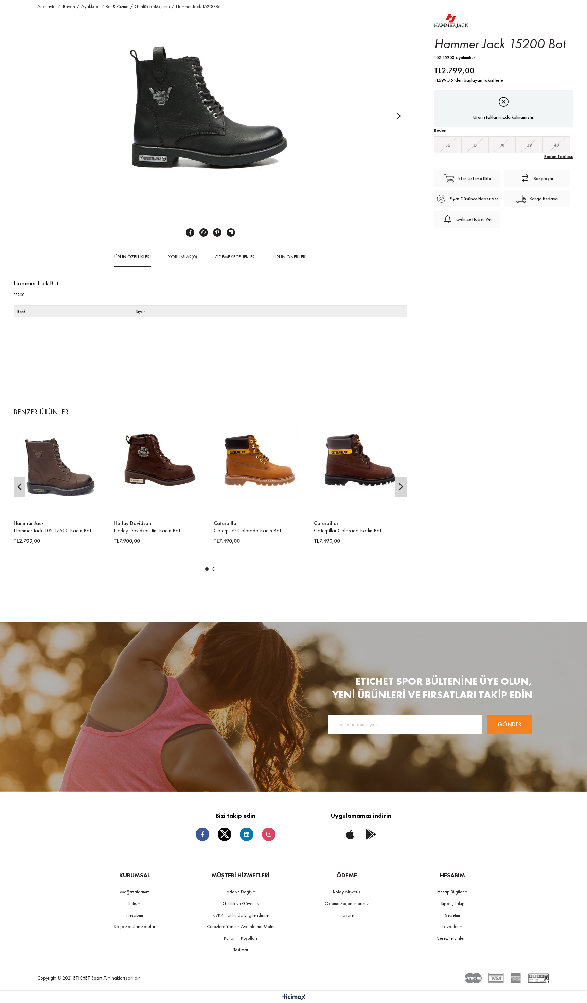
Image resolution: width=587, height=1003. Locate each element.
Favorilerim (452, 926)
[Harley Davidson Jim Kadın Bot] (160, 469)
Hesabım (134, 915)
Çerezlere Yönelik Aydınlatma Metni (240, 926)
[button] (207, 569)
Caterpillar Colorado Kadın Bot (247, 530)
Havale (347, 915)
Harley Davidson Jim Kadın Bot (147, 530)
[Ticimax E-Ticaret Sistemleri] (294, 997)
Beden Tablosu (558, 156)
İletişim (134, 903)
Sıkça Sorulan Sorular (134, 926)
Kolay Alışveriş (346, 892)
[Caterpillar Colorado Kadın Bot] (260, 469)
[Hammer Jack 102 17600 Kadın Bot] (60, 469)
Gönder (509, 724)
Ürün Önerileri (289, 257)
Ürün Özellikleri (132, 257)
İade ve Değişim (241, 892)
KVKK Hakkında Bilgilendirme (241, 915)
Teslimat (240, 950)
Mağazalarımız (134, 892)
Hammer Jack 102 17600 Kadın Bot (52, 530)
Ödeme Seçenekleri (235, 257)
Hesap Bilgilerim (452, 892)
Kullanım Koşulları (240, 938)
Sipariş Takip (453, 903)
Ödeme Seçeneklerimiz (347, 903)
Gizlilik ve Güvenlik (241, 903)
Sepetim (452, 915)
